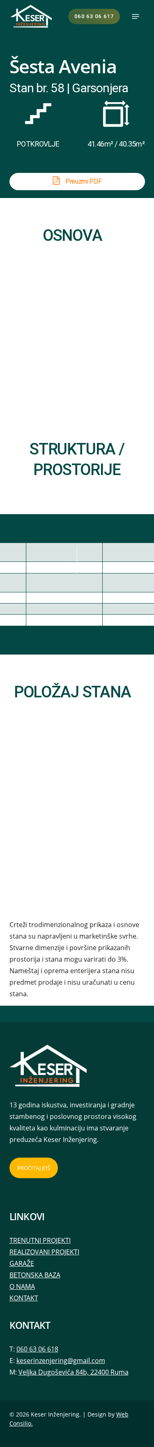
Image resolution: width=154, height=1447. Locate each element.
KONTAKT (23, 1298)
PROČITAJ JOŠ (33, 1168)
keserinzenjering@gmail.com (60, 1360)
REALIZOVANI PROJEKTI (44, 1251)
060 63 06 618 (37, 1349)
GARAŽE (21, 1263)
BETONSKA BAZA (34, 1274)
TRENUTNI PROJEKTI (40, 1240)
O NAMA (22, 1286)
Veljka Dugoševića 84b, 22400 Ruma (73, 1372)
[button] (135, 16)
